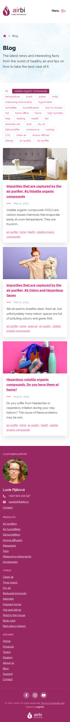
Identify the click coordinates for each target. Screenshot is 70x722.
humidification (31, 107)
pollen (42, 96)
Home (7, 641)
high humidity (55, 113)
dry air (41, 124)
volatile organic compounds (30, 91)
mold (55, 96)
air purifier (43, 140)
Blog (6, 668)
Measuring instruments (17, 556)
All (6, 91)
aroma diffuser (40, 135)
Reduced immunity (15, 593)
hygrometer (45, 102)
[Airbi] (14, 11)
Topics (7, 652)
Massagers (9, 545)
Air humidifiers (11, 529)
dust (29, 124)
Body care (9, 620)
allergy (9, 140)
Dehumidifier (12, 129)
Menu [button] (55, 10)
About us (8, 663)
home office (22, 113)
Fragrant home (12, 604)
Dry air (7, 588)
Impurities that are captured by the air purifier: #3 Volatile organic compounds (33, 191)
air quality (25, 140)
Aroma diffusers (12, 540)
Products (8, 646)
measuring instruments (18, 102)
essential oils (12, 124)
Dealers (7, 657)
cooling (50, 129)
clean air (21, 135)
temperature (12, 96)
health (35, 118)
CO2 (7, 135)
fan (47, 118)
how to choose (53, 107)
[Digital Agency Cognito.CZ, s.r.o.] (40, 707)
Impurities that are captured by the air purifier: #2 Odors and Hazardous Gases (34, 290)
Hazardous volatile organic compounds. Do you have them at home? (32, 385)
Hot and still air (12, 609)
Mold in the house (14, 615)
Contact (8, 679)
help (7, 118)
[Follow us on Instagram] (35, 695)
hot (7, 113)
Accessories (10, 562)
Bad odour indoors (14, 626)
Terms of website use (52, 703)
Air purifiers (10, 523)
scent (29, 96)
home (38, 113)
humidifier (11, 107)
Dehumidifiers (11, 534)
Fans (6, 551)
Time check (10, 582)
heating (21, 118)
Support (8, 674)
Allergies (8, 598)
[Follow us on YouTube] (43, 695)
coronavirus (32, 129)
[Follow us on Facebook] (26, 695)
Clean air (8, 577)
